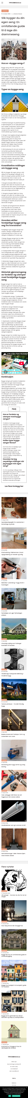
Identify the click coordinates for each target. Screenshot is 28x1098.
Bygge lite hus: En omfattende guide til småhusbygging (13, 955)
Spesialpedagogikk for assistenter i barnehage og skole (12, 523)
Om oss (14, 1085)
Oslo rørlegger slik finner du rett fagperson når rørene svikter (11, 796)
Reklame (14, 1083)
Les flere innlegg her (14, 486)
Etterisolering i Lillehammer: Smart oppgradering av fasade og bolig (12, 553)
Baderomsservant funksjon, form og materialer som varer (13, 735)
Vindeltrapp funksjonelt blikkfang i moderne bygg (12, 675)
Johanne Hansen (17, 13)
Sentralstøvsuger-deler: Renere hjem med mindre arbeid (13, 854)
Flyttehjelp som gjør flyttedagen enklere (11, 614)
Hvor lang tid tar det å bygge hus (12, 925)
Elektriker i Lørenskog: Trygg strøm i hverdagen (12, 584)
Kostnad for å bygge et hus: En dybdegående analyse (11, 1047)
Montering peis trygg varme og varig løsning (13, 766)
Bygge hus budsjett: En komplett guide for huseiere (13, 986)
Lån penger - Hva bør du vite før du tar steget (13, 895)
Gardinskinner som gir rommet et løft (13, 825)
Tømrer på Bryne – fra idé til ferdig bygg (12, 705)
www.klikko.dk (15, 1071)
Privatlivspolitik (16, 1096)
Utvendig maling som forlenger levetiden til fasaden (11, 644)
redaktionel (5, 10)
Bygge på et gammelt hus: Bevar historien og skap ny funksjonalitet (12, 1016)
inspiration (4, 517)
